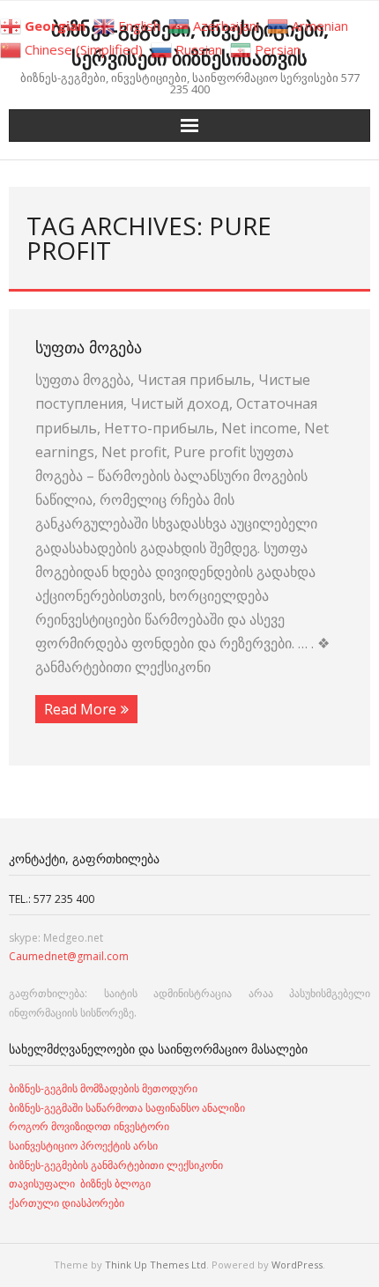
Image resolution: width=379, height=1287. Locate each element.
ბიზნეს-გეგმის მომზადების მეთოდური (103, 1088)
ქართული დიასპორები (66, 1202)
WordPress (297, 1264)
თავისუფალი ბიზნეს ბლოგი (80, 1183)
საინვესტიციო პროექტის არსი (83, 1145)
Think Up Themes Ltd (155, 1264)
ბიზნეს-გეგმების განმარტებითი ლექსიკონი (116, 1165)
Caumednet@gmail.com (69, 956)
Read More (80, 709)
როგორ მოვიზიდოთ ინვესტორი (90, 1126)
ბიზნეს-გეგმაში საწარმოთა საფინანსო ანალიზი (128, 1107)
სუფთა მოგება (88, 347)
